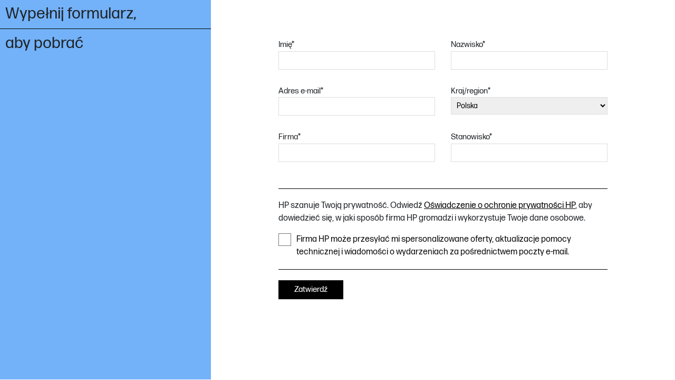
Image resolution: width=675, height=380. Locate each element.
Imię (286, 44)
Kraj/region (470, 91)
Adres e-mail (300, 91)
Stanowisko (471, 136)
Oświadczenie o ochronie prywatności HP (499, 206)
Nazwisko (468, 44)
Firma (289, 136)
